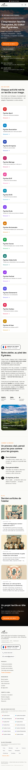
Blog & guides (4, 679)
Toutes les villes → (6, 755)
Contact (3, 685)
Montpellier (17, 750)
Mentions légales (5, 697)
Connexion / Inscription (7, 694)
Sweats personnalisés (6, 666)
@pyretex (5, 687)
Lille (20, 753)
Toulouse (24, 748)
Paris (4, 748)
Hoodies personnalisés (7, 668)
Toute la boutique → (6, 672)
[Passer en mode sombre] (22, 4)
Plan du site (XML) (5, 699)
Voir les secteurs (8, 49)
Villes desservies (5, 683)
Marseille (11, 748)
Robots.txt (3, 701)
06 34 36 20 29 (8, 652)
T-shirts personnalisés (6, 664)
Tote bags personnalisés (7, 670)
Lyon (17, 748)
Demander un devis (9, 44)
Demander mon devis (9, 618)
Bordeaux (13, 753)
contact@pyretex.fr (9, 656)
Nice (4, 750)
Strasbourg (5, 753)
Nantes (10, 750)
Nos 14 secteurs (5, 681)
